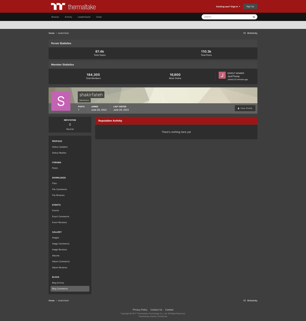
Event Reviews (59, 222)
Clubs (99, 17)
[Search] (253, 16)
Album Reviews (59, 267)
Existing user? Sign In (227, 6)
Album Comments (61, 261)
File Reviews (58, 195)
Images (55, 237)
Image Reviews (59, 249)
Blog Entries (58, 282)
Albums (55, 255)
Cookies (169, 309)
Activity (68, 17)
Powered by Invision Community (153, 316)
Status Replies (59, 152)
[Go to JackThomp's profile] (222, 75)
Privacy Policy (140, 309)
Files (54, 183)
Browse (55, 17)
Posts (55, 168)
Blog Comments (60, 288)
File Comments (59, 189)
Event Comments (60, 216)
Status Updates (239, 17)
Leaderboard (84, 17)
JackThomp (233, 76)
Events (55, 210)
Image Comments (60, 243)
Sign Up (250, 6)
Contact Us (156, 309)
